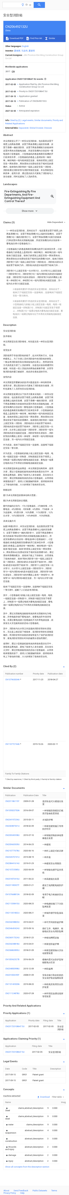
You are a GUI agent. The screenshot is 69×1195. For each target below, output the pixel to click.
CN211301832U (12, 913)
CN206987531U (12, 826)
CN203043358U (12, 835)
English (25, 46)
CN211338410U (12, 903)
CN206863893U (12, 950)
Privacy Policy (10, 1193)
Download (45, 1097)
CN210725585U (12, 869)
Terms (54, 1190)
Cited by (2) (15, 120)
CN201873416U (12, 879)
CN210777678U (12, 850)
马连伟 (24, 51)
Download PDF (16, 38)
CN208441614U (12, 863)
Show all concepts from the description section (27, 1167)
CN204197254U (12, 819)
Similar (51, 38)
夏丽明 (32, 51)
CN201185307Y (12, 885)
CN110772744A (12, 744)
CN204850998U (12, 968)
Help (22, 1193)
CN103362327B (12, 959)
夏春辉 (17, 51)
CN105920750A (12, 810)
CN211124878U (12, 993)
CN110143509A (12, 984)
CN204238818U (12, 944)
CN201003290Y (12, 975)
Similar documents (43, 120)
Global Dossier (36, 128)
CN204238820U (12, 922)
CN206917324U (12, 937)
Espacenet (24, 128)
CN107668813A (12, 894)
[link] (7, 1109)
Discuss (48, 128)
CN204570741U (12, 857)
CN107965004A (12, 679)
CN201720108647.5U (15, 1026)
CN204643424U (12, 928)
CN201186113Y (12, 801)
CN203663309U (12, 844)
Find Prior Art (36, 38)
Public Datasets (40, 1190)
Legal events (27, 120)
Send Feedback (21, 1190)
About (6, 1190)
